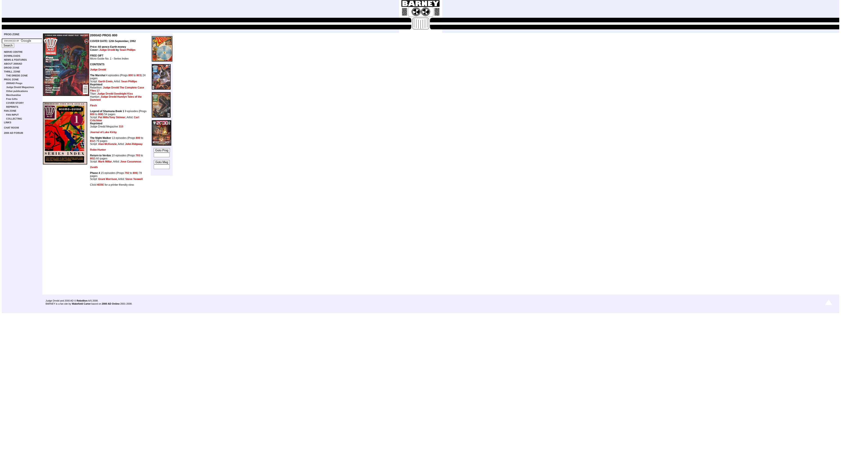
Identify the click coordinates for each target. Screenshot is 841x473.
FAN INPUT (12, 114)
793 (138, 155)
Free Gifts (12, 99)
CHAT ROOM (11, 127)
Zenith (94, 167)
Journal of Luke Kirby (103, 132)
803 (138, 75)
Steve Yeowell (134, 179)
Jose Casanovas (130, 161)
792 (127, 173)
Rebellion (82, 300)
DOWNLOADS (12, 56)
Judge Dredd (107, 49)
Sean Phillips (128, 49)
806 (135, 173)
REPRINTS (12, 107)
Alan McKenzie (107, 144)
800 (130, 75)
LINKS (7, 122)
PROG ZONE (11, 34)
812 (92, 141)
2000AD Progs (14, 83)
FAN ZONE (10, 110)
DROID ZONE (11, 67)
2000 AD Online (111, 303)
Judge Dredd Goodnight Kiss (115, 93)
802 (92, 158)
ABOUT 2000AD (13, 63)
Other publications (17, 91)
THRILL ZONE (12, 71)
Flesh (93, 105)
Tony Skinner (117, 117)
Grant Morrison (107, 179)
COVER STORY (15, 103)
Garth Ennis (105, 81)
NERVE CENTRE (13, 52)
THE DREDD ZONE (17, 75)
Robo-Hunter (98, 149)
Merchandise (13, 95)
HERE (100, 184)
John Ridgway (134, 144)
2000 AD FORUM (13, 133)
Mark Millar (105, 161)
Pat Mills (103, 117)
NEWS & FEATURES (15, 59)
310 (121, 126)
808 (100, 114)
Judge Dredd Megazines (20, 87)
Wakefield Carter (81, 303)
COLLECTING (14, 118)
